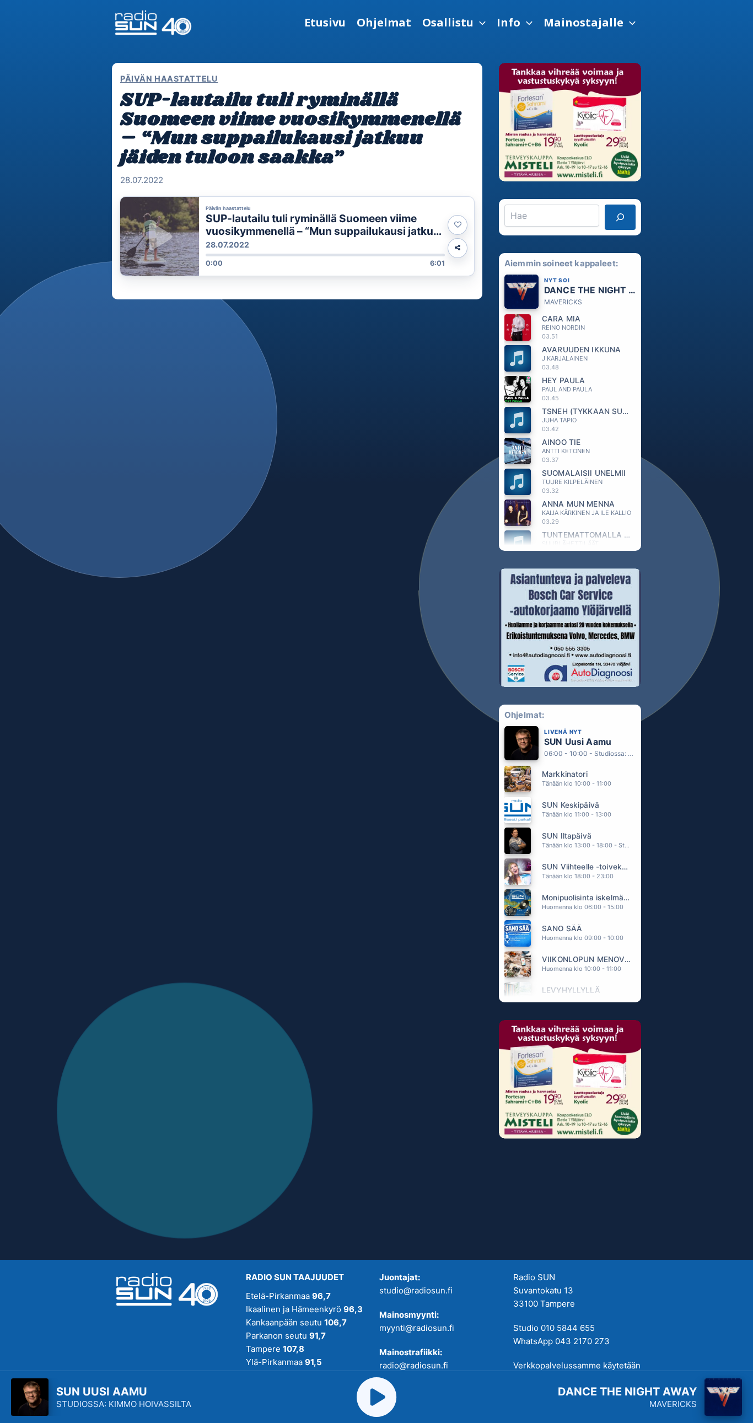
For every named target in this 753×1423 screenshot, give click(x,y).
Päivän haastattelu (169, 78)
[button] (454, 22)
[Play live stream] (376, 1397)
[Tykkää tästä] (457, 225)
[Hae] (620, 217)
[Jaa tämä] (457, 248)
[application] (480, 22)
